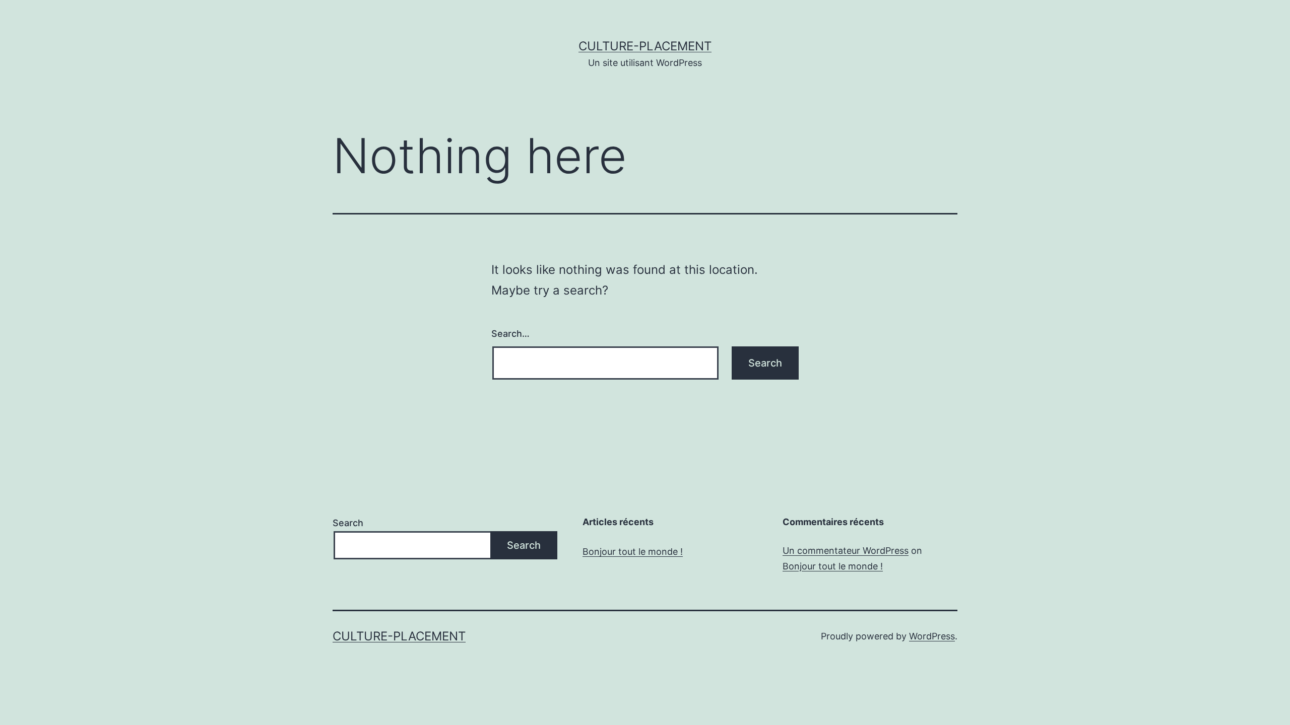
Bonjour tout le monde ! (633, 551)
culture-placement (645, 46)
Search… (510, 333)
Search (348, 523)
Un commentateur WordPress (846, 550)
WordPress (932, 636)
